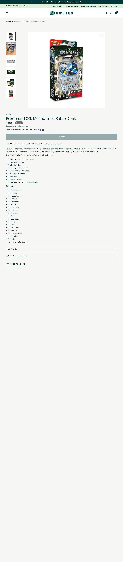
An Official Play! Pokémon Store (17, 6)
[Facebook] (13, 263)
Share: (8, 264)
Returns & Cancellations (16, 256)
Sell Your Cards (58, 6)
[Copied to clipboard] (23, 263)
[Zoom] (101, 35)
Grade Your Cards (72, 6)
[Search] (105, 13)
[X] (17, 263)
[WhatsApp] (20, 263)
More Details (11, 249)
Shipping (9, 126)
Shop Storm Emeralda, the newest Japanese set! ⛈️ (61, 2)
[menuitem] (59, 6)
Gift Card (114, 6)
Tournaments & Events (88, 6)
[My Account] (110, 13)
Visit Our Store (103, 6)
